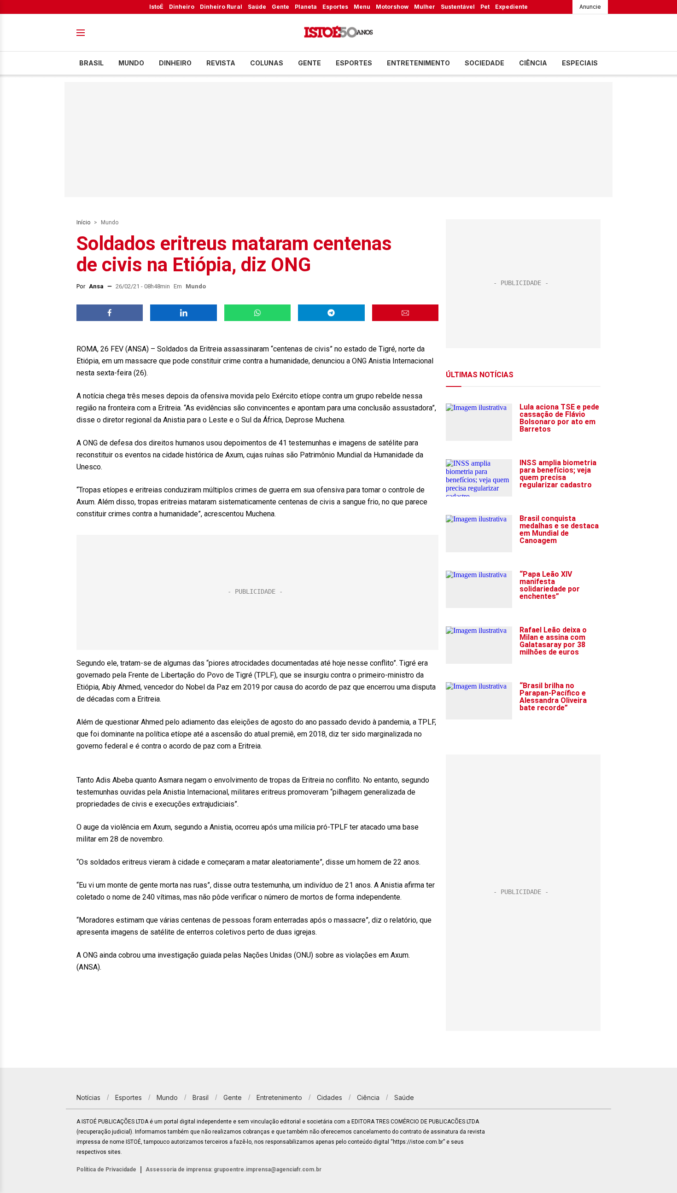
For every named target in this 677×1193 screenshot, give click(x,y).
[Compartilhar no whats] (257, 312)
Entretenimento (418, 63)
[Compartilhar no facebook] (109, 312)
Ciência (533, 63)
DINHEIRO (175, 63)
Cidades (329, 1097)
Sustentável (458, 6)
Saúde (257, 6)
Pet (485, 6)
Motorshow (392, 6)
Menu (362, 6)
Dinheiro (181, 6)
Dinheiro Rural (221, 6)
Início (83, 222)
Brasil (91, 63)
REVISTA (220, 63)
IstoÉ (156, 6)
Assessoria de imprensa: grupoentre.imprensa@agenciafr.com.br (233, 1169)
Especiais (580, 63)
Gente (280, 6)
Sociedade (484, 63)
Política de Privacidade (106, 1169)
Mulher (424, 6)
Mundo (131, 63)
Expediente (511, 6)
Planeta (306, 6)
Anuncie (590, 6)
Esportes (335, 6)
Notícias (88, 1097)
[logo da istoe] (338, 33)
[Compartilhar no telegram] (331, 312)
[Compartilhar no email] (405, 312)
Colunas (266, 63)
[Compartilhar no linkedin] (183, 312)
